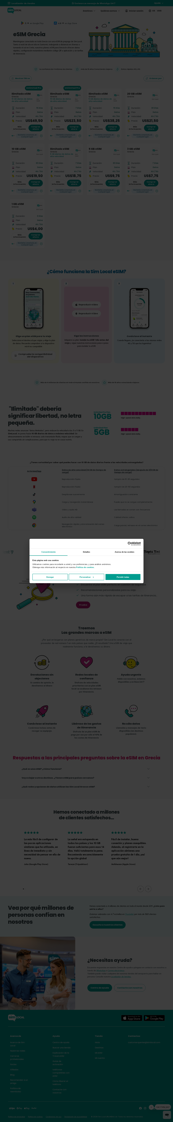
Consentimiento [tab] (48, 552)
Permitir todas (123, 577)
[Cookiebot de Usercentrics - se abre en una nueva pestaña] (130, 544)
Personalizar (85, 577)
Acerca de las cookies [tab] (124, 552)
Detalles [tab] (86, 552)
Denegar (50, 577)
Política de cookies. (85, 567)
